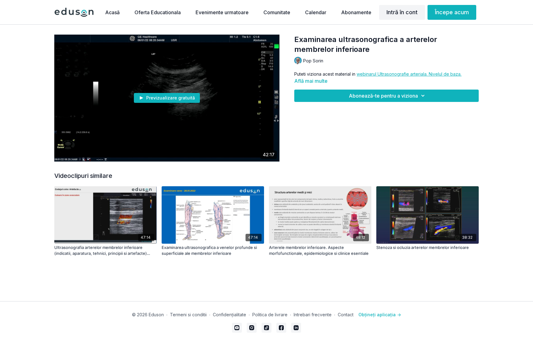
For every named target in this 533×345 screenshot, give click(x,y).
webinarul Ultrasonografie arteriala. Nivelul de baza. (409, 74)
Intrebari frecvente (313, 314)
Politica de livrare (269, 314)
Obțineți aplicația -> (379, 314)
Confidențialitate (229, 314)
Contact (345, 314)
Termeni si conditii (188, 314)
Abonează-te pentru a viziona (383, 96)
